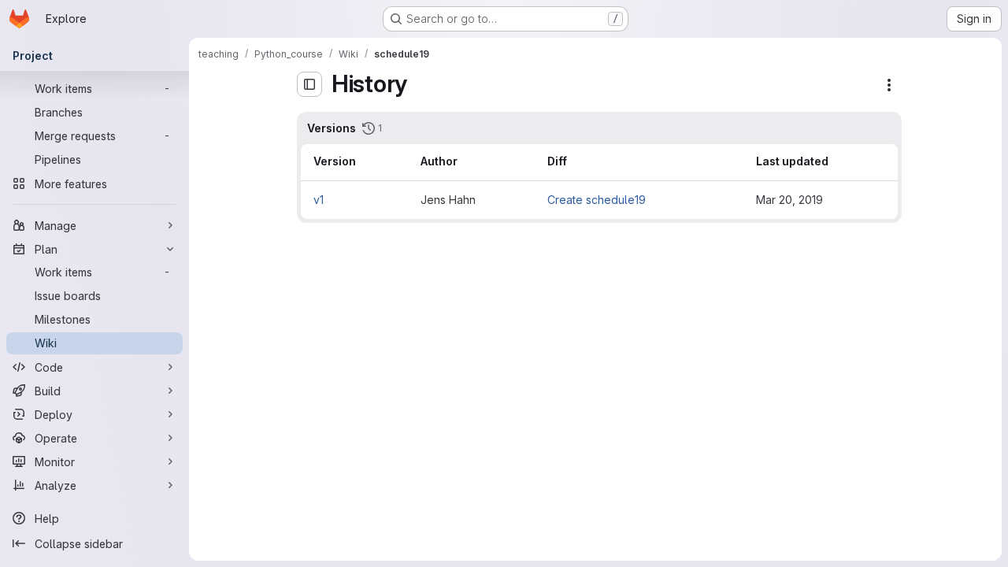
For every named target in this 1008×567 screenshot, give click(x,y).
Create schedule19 (596, 199)
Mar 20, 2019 (789, 199)
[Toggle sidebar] (309, 84)
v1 (318, 199)
